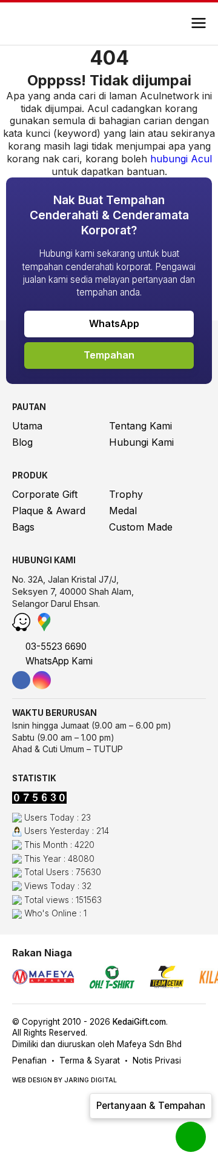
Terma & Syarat (89, 1060)
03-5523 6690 (55, 646)
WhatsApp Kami (58, 661)
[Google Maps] (44, 627)
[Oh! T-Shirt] (112, 978)
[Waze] (22, 627)
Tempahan (109, 355)
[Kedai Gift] (50, 23)
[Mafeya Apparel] (43, 978)
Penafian (29, 1060)
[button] (199, 24)
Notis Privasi (157, 1060)
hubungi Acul (181, 159)
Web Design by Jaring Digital (64, 1080)
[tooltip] (21, 680)
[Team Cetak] (167, 978)
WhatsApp (113, 323)
